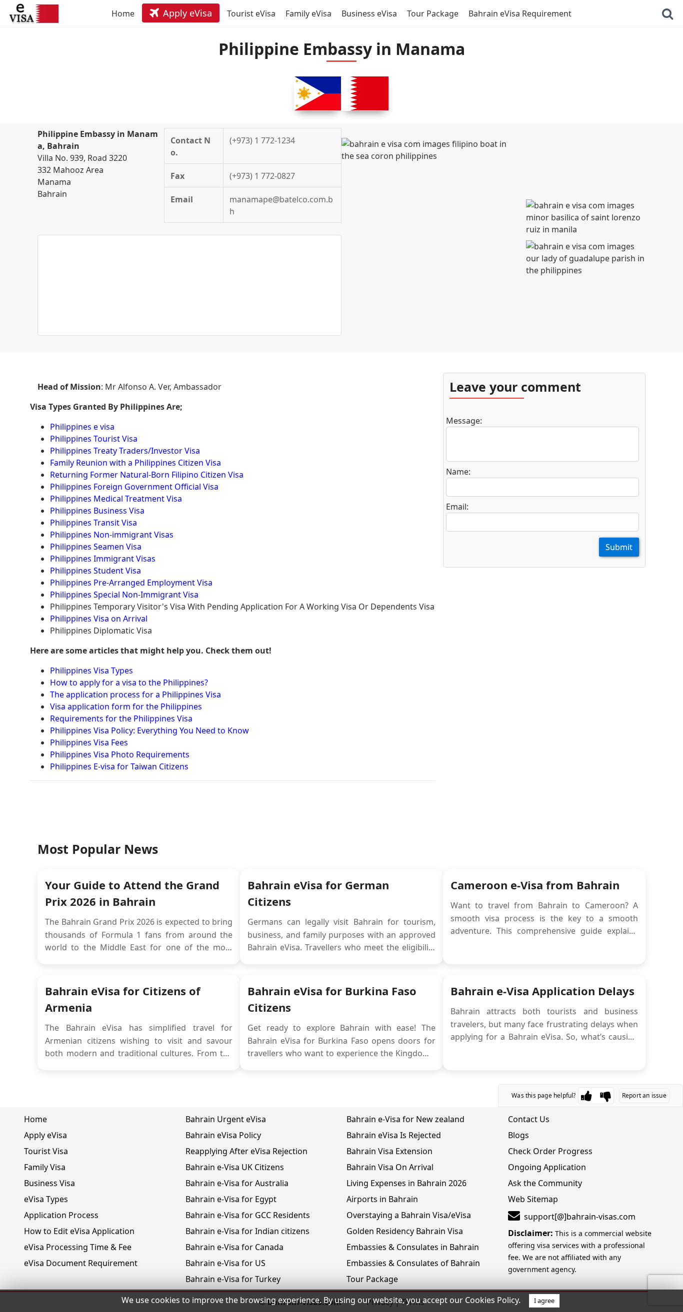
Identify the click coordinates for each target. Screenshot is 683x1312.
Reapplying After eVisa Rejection (247, 1151)
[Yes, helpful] (586, 1096)
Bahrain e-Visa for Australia (237, 1183)
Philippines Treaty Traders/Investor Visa (125, 450)
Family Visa (45, 1167)
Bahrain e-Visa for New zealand (405, 1119)
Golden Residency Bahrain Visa (404, 1231)
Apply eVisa (45, 1135)
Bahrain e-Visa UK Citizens (235, 1167)
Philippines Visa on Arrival (99, 618)
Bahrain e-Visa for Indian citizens (248, 1231)
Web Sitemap (533, 1199)
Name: (458, 471)
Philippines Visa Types (91, 670)
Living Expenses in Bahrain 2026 (406, 1183)
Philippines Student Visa (95, 570)
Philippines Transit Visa (93, 522)
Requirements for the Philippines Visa (121, 718)
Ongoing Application (547, 1167)
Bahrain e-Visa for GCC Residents (248, 1215)
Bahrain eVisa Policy (223, 1135)
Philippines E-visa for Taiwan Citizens (119, 766)
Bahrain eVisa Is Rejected (393, 1135)
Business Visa (49, 1183)
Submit (619, 547)
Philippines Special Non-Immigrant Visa (124, 594)
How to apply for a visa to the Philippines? (129, 682)
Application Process (61, 1215)
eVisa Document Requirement (81, 1263)
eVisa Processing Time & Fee (78, 1247)
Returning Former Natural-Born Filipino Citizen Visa (147, 474)
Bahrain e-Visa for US (226, 1263)
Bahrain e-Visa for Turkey (233, 1279)
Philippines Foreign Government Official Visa (134, 486)
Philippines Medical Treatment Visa (116, 498)
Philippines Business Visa (97, 510)
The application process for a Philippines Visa (135, 694)
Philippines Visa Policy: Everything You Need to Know (149, 730)
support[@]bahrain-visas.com (580, 1216)
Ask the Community (545, 1183)
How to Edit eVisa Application (79, 1231)
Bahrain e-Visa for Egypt (231, 1199)
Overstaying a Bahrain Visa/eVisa (408, 1215)
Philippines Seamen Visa (96, 546)
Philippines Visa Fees (89, 742)
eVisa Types (46, 1199)
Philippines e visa (82, 426)
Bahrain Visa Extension (389, 1151)
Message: (464, 420)
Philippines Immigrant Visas (103, 558)
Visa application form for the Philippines (126, 706)
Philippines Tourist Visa (94, 438)
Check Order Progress (550, 1151)
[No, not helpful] (606, 1096)
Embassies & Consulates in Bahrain (412, 1247)
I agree (544, 1300)
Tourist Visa (46, 1151)
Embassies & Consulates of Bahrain (413, 1263)
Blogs (518, 1135)
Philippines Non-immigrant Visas (112, 534)
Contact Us (529, 1119)
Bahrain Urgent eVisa (226, 1119)
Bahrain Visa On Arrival (390, 1167)
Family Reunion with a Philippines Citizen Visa (135, 462)
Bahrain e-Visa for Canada (235, 1247)
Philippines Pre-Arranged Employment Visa (131, 582)
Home (35, 1119)
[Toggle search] (668, 13)
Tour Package (372, 1279)
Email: (457, 506)
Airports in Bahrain (382, 1199)
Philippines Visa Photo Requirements (120, 754)
